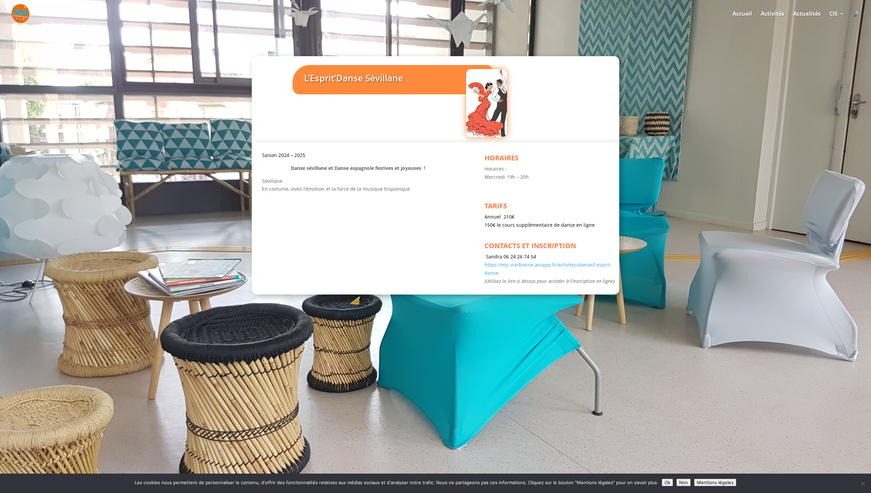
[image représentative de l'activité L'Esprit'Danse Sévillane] (486, 135)
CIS (833, 14)
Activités (772, 14)
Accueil (742, 14)
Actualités (807, 14)
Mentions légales (715, 482)
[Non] (862, 483)
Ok (667, 482)
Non (683, 482)
